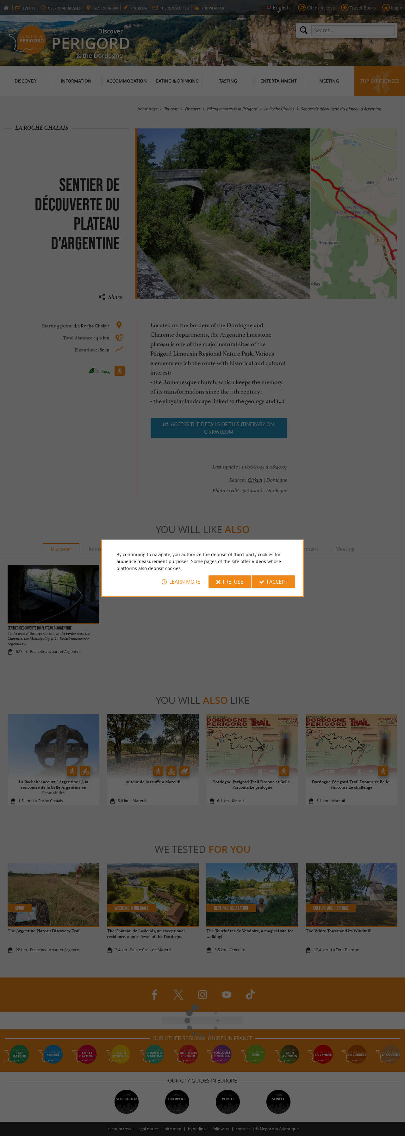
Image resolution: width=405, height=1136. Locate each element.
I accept (277, 581)
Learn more (184, 581)
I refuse (233, 581)
